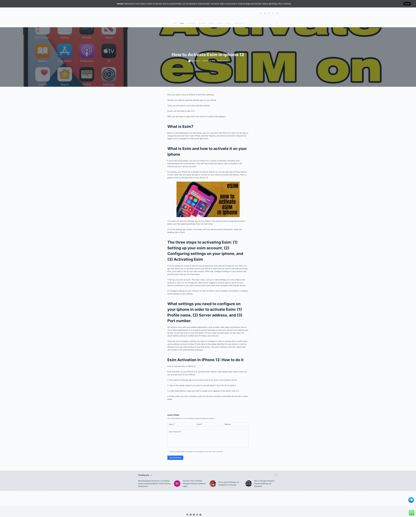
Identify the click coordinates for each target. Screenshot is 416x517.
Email (199, 424)
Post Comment (175, 458)
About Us (228, 23)
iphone (219, 61)
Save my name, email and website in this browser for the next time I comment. (196, 451)
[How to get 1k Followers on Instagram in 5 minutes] (213, 483)
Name (172, 424)
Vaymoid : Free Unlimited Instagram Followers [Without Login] (194, 483)
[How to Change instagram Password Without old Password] (248, 483)
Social (182, 23)
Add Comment (175, 432)
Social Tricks (191, 23)
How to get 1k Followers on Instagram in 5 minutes (228, 483)
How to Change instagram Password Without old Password (264, 483)
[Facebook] (260, 13)
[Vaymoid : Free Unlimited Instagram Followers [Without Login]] (177, 483)
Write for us (238, 23)
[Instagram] (269, 13)
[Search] (277, 23)
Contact (220, 23)
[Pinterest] (273, 13)
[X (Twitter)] (265, 13)
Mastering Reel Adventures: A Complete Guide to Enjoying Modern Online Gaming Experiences (154, 483)
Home (175, 23)
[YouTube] (277, 13)
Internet (211, 23)
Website (228, 424)
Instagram (202, 23)
